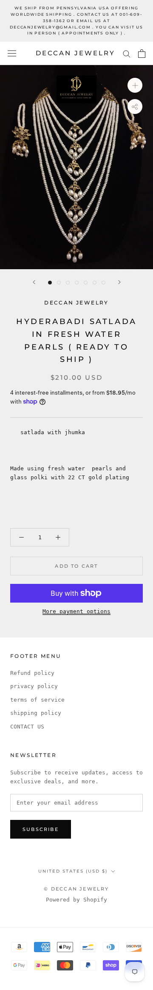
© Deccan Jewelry (76, 889)
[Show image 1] (50, 282)
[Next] (119, 282)
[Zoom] (135, 85)
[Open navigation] (12, 53)
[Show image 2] (59, 282)
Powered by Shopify (76, 899)
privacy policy (34, 686)
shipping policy (35, 713)
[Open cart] (141, 53)
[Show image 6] (94, 282)
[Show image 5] (86, 282)
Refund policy (32, 673)
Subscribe (41, 829)
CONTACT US (27, 726)
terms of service (37, 700)
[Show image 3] (68, 282)
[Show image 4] (77, 282)
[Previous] (34, 282)
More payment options (76, 611)
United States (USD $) (73, 871)
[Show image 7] (103, 282)
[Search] (126, 53)
